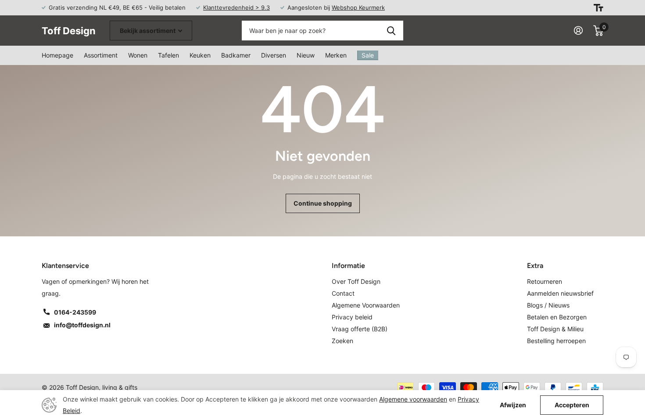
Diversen (273, 55)
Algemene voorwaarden (413, 399)
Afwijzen (513, 405)
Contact (343, 293)
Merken (336, 55)
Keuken (200, 55)
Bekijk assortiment (148, 30)
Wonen (137, 55)
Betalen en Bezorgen (557, 317)
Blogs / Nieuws (548, 305)
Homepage (57, 55)
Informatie (348, 265)
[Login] (578, 30)
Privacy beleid (352, 317)
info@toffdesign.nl (82, 325)
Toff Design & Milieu (555, 329)
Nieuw (306, 55)
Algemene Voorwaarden (366, 305)
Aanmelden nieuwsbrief (560, 293)
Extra (535, 265)
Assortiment (101, 55)
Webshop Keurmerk (358, 7)
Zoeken (391, 30)
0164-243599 (75, 312)
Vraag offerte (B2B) (359, 329)
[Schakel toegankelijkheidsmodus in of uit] (598, 7)
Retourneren (544, 281)
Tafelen (168, 55)
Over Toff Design (356, 281)
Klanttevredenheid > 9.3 (236, 7)
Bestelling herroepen (556, 340)
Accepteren (572, 405)
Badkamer (236, 55)
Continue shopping (323, 203)
